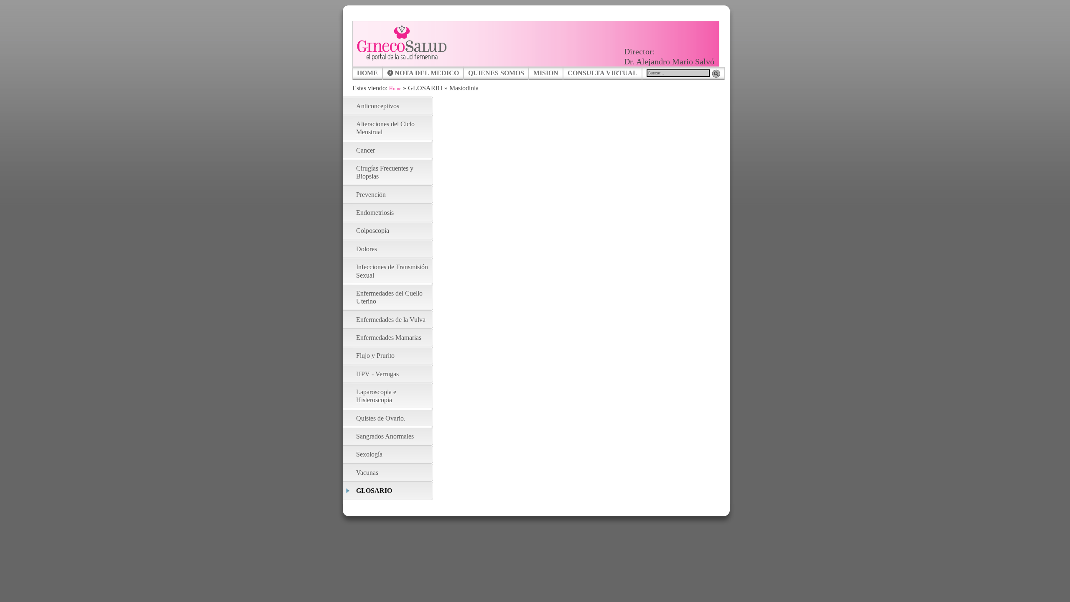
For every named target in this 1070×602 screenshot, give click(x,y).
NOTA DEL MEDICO (427, 73)
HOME (367, 73)
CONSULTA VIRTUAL (602, 73)
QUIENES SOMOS (496, 73)
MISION (545, 73)
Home (395, 89)
